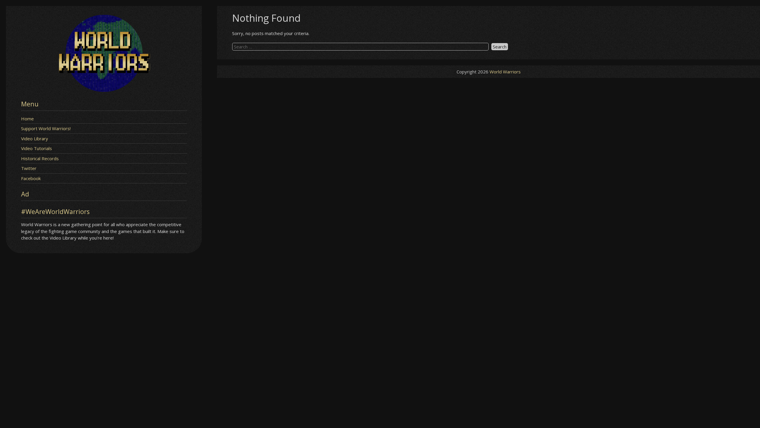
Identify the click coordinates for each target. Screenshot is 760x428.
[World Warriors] (104, 90)
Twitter (29, 168)
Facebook (31, 178)
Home (27, 119)
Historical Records (40, 158)
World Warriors (505, 72)
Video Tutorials (36, 148)
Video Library (34, 138)
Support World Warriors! (46, 128)
